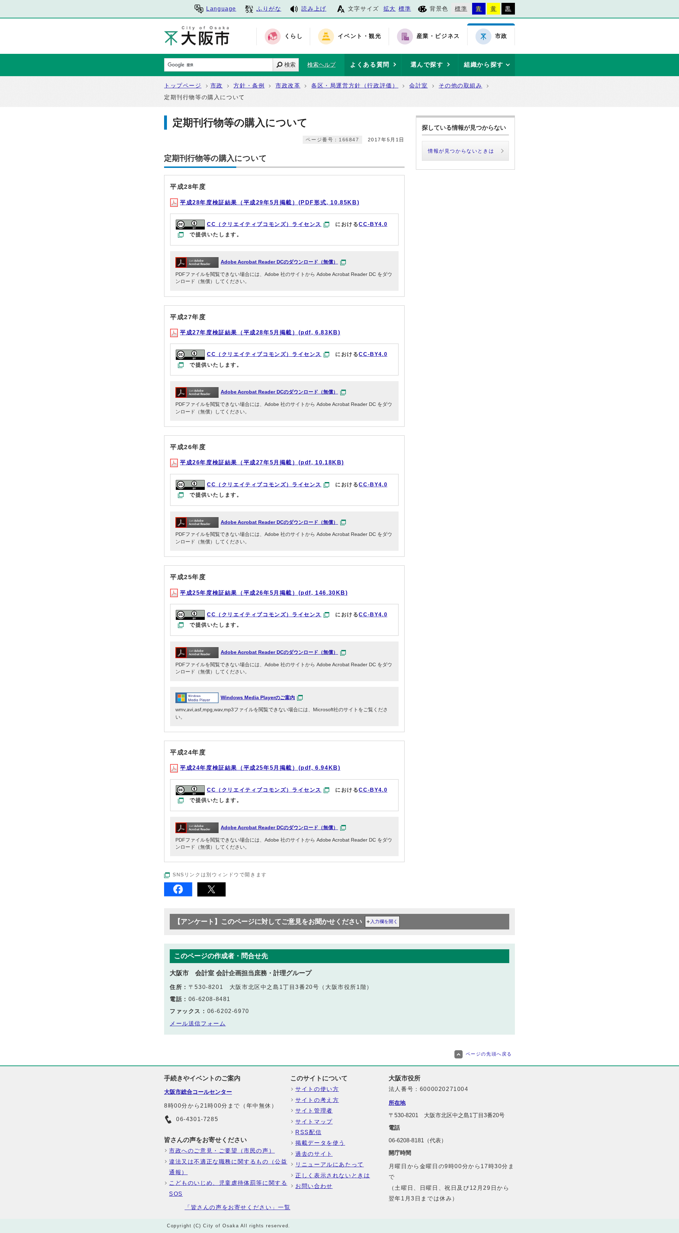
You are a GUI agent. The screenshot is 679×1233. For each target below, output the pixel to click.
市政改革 (287, 86)
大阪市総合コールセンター (198, 1092)
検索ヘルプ (321, 65)
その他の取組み (460, 86)
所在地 (397, 1103)
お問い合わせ (314, 1186)
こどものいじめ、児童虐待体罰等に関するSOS (228, 1188)
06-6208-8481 (209, 999)
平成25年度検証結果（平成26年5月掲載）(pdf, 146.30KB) (264, 593)
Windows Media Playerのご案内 (258, 697)
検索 (290, 65)
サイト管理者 (314, 1111)
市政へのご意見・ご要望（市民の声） (222, 1151)
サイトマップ (314, 1122)
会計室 (418, 86)
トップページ (183, 86)
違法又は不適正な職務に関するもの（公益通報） (228, 1167)
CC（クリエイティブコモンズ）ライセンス (264, 224)
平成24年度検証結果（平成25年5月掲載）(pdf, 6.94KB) (260, 768)
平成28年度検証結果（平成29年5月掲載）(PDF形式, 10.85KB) (269, 202)
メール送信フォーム (198, 1023)
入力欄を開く (384, 921)
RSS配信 (308, 1132)
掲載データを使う (320, 1143)
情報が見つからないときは (461, 151)
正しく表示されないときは (332, 1175)
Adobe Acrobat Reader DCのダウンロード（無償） (279, 262)
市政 (216, 86)
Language (221, 9)
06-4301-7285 (197, 1119)
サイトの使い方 (317, 1089)
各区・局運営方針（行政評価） (354, 86)
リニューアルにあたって (329, 1164)
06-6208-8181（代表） (418, 1140)
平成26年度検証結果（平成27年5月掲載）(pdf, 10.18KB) (262, 462)
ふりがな (268, 9)
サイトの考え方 (317, 1100)
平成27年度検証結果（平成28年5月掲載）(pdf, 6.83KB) (260, 332)
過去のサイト (314, 1154)
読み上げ (313, 9)
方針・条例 (249, 86)
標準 (405, 9)
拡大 (389, 9)
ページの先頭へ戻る (489, 1054)
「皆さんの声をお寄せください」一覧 (237, 1207)
